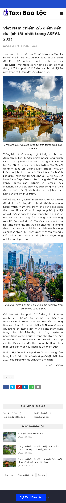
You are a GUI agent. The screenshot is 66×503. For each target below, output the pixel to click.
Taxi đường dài (41, 417)
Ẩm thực (9, 475)
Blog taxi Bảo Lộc (26, 475)
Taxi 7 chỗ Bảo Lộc (43, 413)
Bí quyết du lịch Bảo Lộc (30, 433)
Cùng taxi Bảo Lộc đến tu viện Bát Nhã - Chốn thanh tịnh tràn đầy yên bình (38, 448)
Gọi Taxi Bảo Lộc (31, 497)
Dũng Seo (10, 46)
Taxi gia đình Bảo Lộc (14, 417)
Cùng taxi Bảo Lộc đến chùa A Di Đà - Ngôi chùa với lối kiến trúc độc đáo (40, 461)
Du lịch (8, 377)
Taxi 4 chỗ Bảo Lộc (12, 413)
